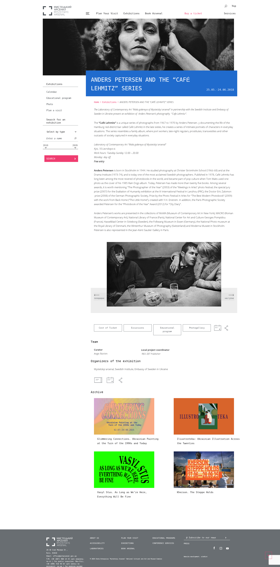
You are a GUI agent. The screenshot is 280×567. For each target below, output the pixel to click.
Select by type (56, 132)
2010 (45, 145)
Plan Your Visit (107, 13)
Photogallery (197, 327)
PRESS (186, 543)
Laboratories (97, 548)
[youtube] (227, 548)
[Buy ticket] (98, 380)
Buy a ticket (193, 13)
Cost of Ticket (108, 327)
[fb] (214, 548)
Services (230, 13)
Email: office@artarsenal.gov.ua (61, 556)
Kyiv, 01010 (51, 553)
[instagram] (220, 548)
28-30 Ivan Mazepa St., (57, 550)
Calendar (51, 92)
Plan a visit (54, 110)
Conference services (163, 543)
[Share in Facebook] (121, 380)
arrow (226, 537)
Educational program (58, 98)
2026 (75, 145)
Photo (49, 104)
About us (94, 538)
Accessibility (97, 543)
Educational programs (163, 538)
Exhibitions (131, 13)
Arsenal (57, 10)
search (225, 6)
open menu (87, 13)
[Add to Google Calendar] (110, 380)
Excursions (137, 327)
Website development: (192, 557)
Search (50, 158)
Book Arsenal (154, 13)
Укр (234, 6)
